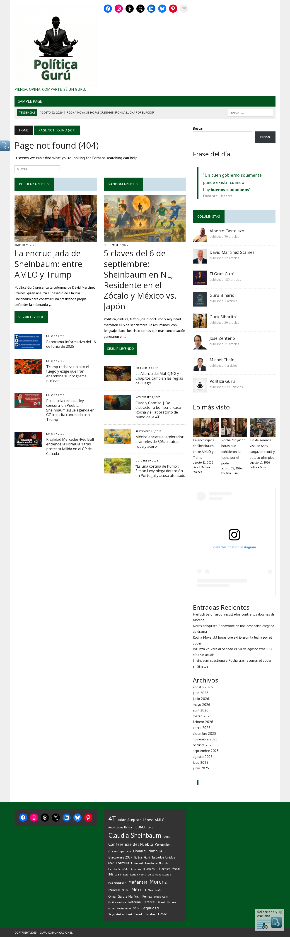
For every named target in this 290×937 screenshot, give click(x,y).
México (138, 890)
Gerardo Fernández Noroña (151, 863)
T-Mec (162, 914)
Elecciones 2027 (120, 857)
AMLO (159, 819)
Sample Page (30, 101)
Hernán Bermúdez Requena (124, 869)
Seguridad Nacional (120, 914)
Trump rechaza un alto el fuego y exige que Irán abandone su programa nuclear (67, 373)
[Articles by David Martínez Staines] (200, 260)
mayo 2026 (201, 704)
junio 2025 (201, 768)
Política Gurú (222, 381)
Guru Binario (222, 295)
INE (110, 874)
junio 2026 (201, 698)
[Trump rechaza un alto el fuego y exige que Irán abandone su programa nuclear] (28, 371)
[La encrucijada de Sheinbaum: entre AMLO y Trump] (55, 238)
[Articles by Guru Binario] (200, 303)
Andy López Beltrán (120, 827)
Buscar (198, 128)
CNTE (166, 836)
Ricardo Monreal (166, 902)
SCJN (136, 908)
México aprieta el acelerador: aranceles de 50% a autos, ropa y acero (159, 441)
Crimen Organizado (119, 851)
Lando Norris (138, 874)
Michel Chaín (222, 359)
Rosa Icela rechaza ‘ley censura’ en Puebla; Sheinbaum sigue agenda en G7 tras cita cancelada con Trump (70, 410)
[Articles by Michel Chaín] (200, 368)
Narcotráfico (156, 890)
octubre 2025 (203, 745)
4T (112, 818)
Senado (138, 914)
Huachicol (149, 869)
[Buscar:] (37, 168)
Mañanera (137, 882)
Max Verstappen (117, 882)
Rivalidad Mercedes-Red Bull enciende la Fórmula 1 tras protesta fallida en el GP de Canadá (70, 446)
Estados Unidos (163, 857)
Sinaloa (150, 914)
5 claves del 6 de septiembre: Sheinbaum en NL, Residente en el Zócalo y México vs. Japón (140, 280)
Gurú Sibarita (223, 316)
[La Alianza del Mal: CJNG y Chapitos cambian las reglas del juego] (117, 378)
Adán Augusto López (135, 819)
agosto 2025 (203, 756)
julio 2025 (200, 762)
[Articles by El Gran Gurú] (200, 282)
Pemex (147, 896)
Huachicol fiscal (169, 869)
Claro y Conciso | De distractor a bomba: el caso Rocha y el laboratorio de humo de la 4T (158, 409)
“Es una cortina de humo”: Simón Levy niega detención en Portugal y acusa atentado (160, 471)
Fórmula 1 (124, 863)
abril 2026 (200, 710)
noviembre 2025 (205, 739)
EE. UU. (164, 851)
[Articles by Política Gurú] (200, 389)
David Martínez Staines (232, 252)
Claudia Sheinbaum (134, 835)
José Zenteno (222, 338)
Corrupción (163, 844)
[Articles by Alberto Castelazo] (200, 239)
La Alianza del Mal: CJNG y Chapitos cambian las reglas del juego (159, 378)
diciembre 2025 (204, 733)
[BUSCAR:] (250, 112)
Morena (159, 881)
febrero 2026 (203, 721)
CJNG (150, 827)
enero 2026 (201, 727)
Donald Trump (145, 851)
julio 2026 (200, 692)
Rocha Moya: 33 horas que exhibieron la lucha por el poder (233, 451)
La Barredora (121, 874)
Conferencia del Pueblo (130, 844)
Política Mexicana (117, 902)
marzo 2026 (202, 716)
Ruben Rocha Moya (119, 908)
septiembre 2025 (206, 750)
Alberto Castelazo (227, 230)
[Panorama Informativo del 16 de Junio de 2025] (28, 346)
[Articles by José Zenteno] (200, 346)
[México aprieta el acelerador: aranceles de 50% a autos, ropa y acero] (117, 441)
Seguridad (150, 908)
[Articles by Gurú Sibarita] (200, 325)
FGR (111, 863)
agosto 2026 (203, 687)
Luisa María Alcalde (159, 874)
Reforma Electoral (141, 902)
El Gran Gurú (222, 273)
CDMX (140, 827)
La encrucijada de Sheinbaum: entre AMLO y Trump (48, 264)
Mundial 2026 (118, 890)
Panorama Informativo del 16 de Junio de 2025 (71, 344)
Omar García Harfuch (124, 896)
